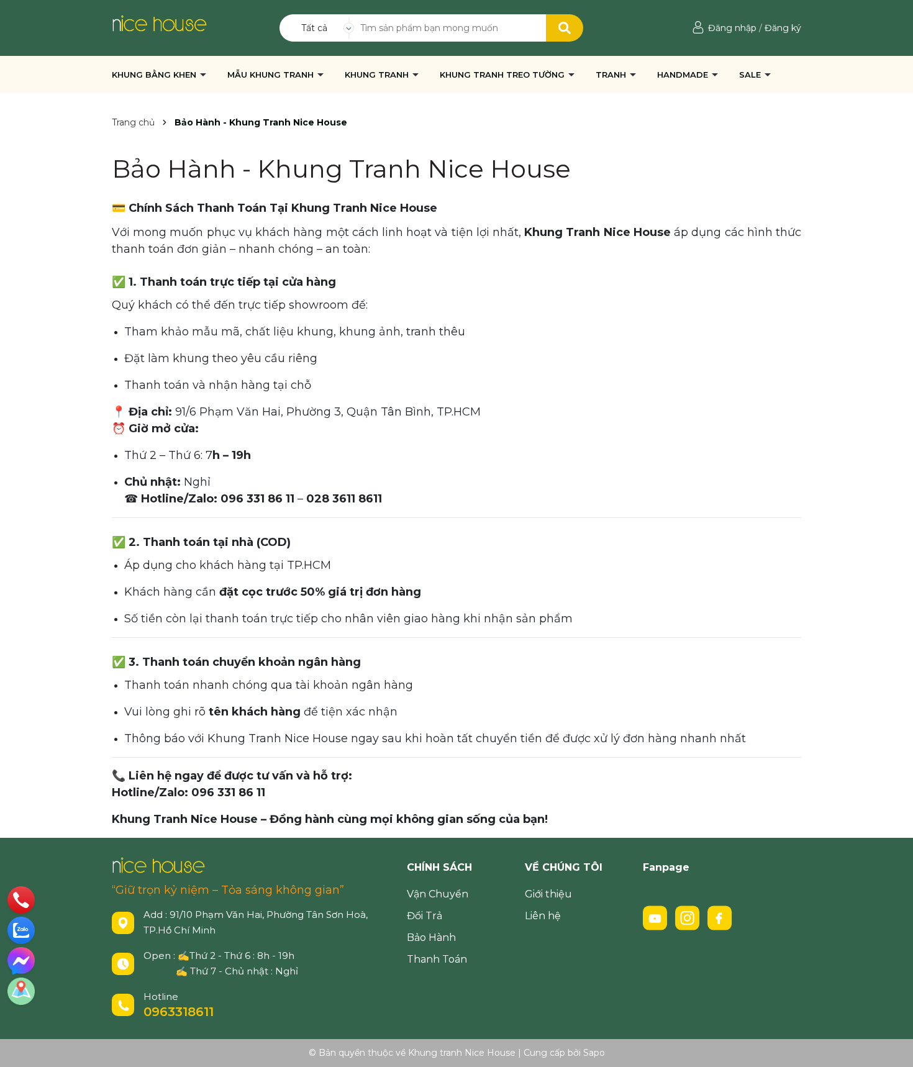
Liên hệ (543, 916)
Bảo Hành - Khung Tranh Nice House (341, 168)
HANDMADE (684, 74)
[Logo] (159, 22)
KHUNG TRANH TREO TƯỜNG (503, 74)
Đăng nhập (732, 28)
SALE (751, 74)
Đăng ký (783, 28)
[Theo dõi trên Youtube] (656, 917)
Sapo (594, 1052)
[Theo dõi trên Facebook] (719, 917)
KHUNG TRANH (378, 74)
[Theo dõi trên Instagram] (688, 917)
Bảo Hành (431, 937)
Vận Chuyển (437, 894)
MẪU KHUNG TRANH (271, 74)
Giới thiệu (548, 894)
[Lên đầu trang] (891, 1045)
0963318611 (178, 1011)
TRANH (612, 74)
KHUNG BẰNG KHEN (155, 74)
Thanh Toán (437, 959)
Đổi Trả (424, 916)
